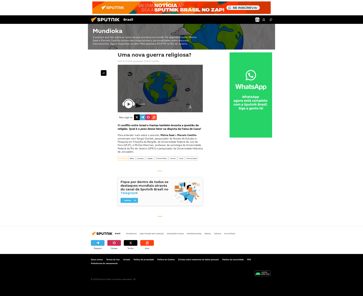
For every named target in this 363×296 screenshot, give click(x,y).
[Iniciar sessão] (264, 19)
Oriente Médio (161, 158)
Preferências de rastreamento (104, 263)
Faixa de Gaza (192, 158)
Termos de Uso (113, 259)
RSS (249, 259)
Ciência (217, 233)
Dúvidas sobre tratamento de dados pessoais (198, 259)
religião (150, 158)
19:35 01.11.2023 (125, 61)
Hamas (173, 158)
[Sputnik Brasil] (106, 23)
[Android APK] (262, 273)
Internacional (194, 233)
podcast (141, 158)
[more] (103, 73)
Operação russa (175, 233)
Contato (126, 259)
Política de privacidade (144, 259)
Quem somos (97, 259)
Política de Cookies (166, 259)
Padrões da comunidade (233, 259)
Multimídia (229, 233)
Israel (181, 158)
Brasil (208, 233)
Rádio (132, 158)
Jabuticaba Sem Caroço (152, 233)
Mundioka (122, 158)
